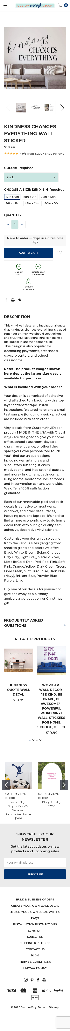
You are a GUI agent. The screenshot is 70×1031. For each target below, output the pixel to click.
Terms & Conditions (35, 961)
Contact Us (35, 949)
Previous (8, 107)
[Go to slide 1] (6, 785)
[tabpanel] (18, 676)
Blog (35, 955)
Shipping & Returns (35, 943)
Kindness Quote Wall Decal (18, 689)
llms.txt (35, 930)
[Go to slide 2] (64, 785)
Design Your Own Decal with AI (35, 912)
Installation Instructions (35, 924)
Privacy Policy (35, 968)
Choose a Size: (34, 190)
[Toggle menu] (5, 5)
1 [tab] (30, 740)
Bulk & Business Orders (35, 899)
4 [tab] (40, 740)
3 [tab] (37, 740)
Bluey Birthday (51, 802)
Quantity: (13, 215)
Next (62, 107)
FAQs (35, 918)
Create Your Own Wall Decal (35, 905)
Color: (18, 168)
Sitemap (54, 1007)
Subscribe (35, 937)
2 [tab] (33, 740)
